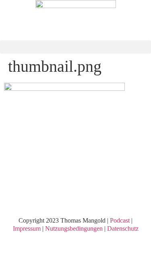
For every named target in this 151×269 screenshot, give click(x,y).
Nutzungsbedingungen (74, 228)
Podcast (120, 220)
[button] (75, 47)
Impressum (27, 228)
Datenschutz (123, 228)
